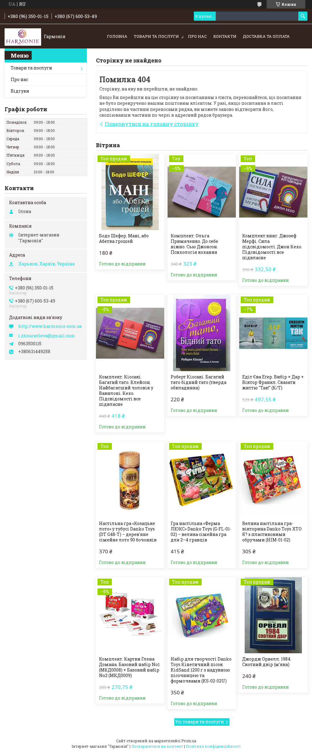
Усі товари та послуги (199, 722)
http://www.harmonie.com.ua (50, 326)
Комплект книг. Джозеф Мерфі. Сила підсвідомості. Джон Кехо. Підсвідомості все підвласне (272, 247)
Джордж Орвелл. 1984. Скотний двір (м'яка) (266, 661)
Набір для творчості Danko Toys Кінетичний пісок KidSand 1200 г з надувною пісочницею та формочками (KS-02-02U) (201, 670)
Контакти (224, 36)
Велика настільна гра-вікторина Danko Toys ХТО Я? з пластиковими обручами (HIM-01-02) (272, 532)
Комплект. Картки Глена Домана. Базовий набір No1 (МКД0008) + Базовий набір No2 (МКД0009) (129, 667)
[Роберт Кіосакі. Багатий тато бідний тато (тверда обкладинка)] (202, 333)
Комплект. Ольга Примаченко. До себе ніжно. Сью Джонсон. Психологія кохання (194, 244)
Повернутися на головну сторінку (152, 123)
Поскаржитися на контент (157, 746)
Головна (117, 36)
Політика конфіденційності (213, 746)
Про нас (197, 36)
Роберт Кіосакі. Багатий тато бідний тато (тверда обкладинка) (198, 382)
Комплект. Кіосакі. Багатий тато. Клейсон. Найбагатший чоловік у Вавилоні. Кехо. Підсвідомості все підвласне (126, 390)
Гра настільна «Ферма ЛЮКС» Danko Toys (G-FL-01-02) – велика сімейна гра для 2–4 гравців (201, 532)
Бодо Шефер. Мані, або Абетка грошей (124, 238)
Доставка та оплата (266, 36)
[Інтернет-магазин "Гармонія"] (23, 36)
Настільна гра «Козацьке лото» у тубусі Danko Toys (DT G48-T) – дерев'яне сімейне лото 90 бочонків (128, 532)
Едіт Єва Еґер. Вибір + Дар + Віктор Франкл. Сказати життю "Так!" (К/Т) (273, 382)
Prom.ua (188, 740)
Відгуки (20, 91)
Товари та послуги (156, 36)
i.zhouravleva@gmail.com (46, 336)
